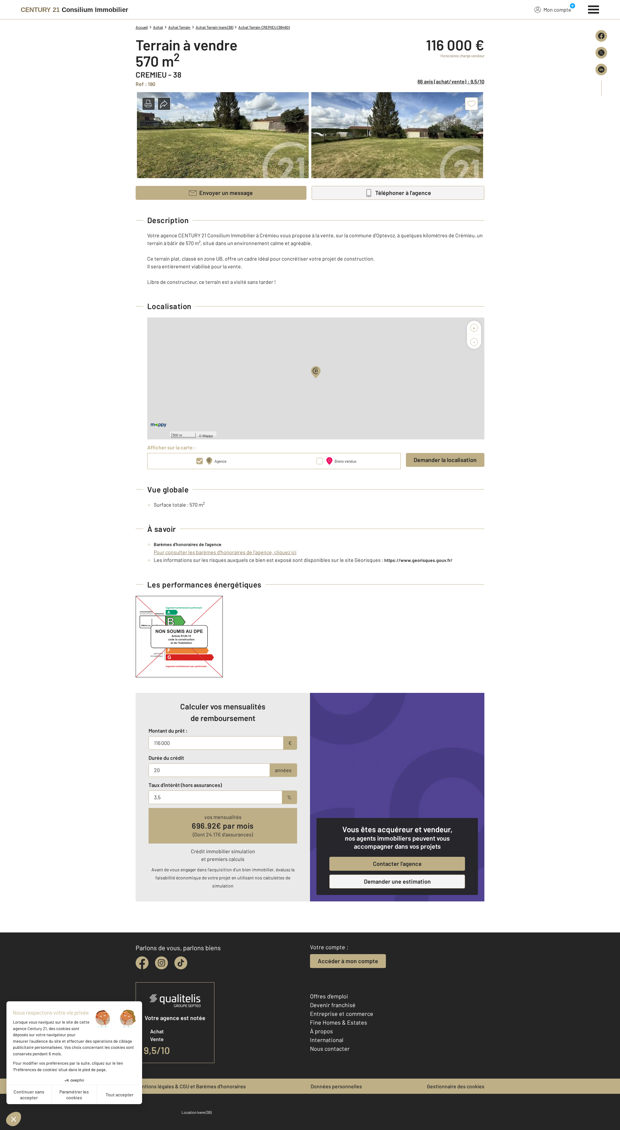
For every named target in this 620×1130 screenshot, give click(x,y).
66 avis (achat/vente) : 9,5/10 (451, 81)
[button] (148, 103)
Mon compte (557, 9)
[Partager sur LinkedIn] (601, 69)
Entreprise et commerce (341, 1013)
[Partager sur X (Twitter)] (601, 53)
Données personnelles (336, 1086)
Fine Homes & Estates (338, 1022)
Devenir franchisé (333, 1004)
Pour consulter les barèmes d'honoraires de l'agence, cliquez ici (225, 552)
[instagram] (161, 962)
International (326, 1039)
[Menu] (593, 9)
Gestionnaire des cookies (455, 1086)
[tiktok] (180, 962)
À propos (321, 1031)
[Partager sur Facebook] (601, 36)
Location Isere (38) (196, 1112)
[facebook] (142, 962)
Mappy (207, 435)
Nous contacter (330, 1048)
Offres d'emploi (329, 996)
